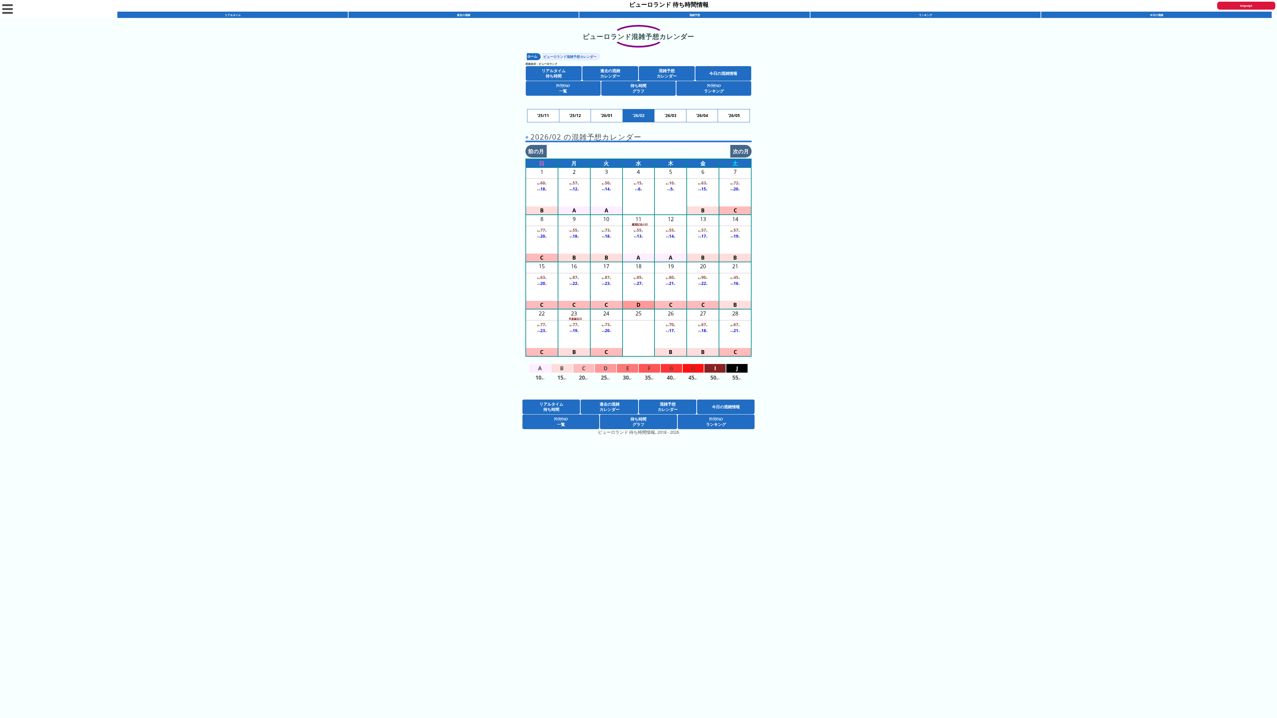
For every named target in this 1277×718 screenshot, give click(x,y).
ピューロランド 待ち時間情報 (669, 4)
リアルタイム (233, 15)
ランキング (925, 15)
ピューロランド (548, 63)
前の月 (536, 151)
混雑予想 (694, 15)
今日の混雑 (1156, 15)
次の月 (741, 151)
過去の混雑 (463, 15)
